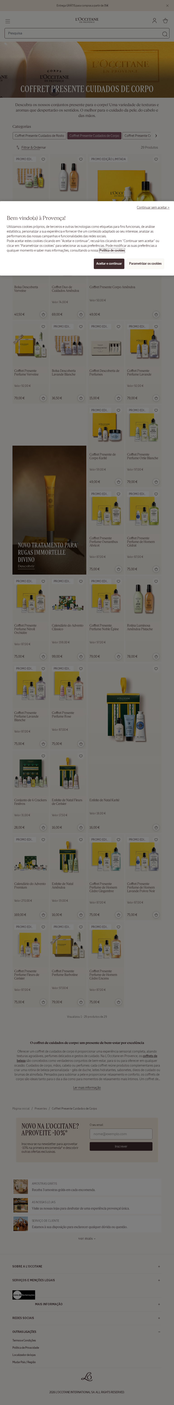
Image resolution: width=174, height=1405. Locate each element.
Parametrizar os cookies (145, 264)
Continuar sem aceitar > (153, 207)
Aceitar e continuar (109, 264)
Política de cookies (112, 250)
